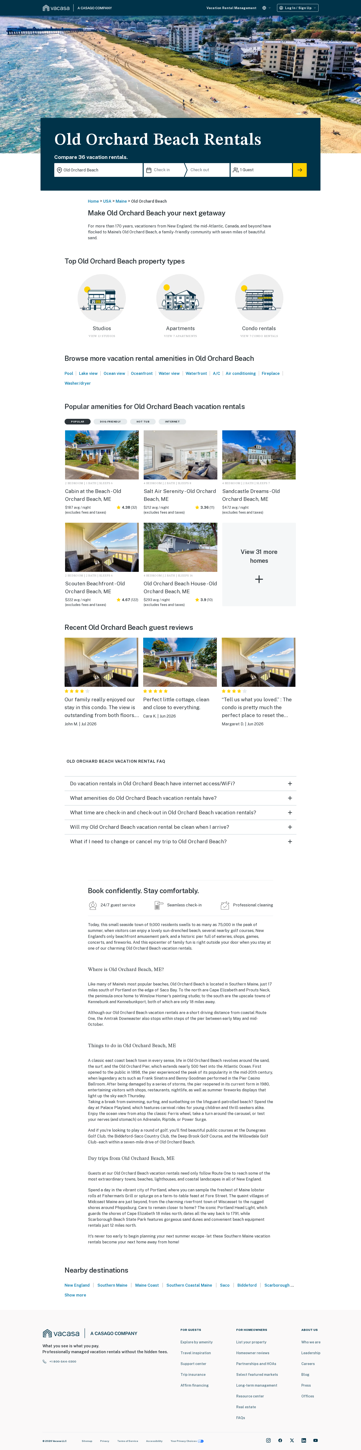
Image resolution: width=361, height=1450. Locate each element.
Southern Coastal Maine (189, 1285)
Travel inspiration (195, 1353)
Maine (121, 201)
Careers (308, 1364)
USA (107, 201)
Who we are (310, 1342)
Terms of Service (127, 1440)
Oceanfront (142, 373)
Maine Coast (147, 1285)
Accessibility (154, 1440)
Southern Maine (112, 1285)
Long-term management (256, 1385)
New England (77, 1285)
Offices (307, 1396)
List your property (251, 1342)
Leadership (310, 1353)
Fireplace (271, 373)
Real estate (246, 1407)
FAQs (240, 1418)
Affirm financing (194, 1385)
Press (306, 1385)
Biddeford (247, 1285)
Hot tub (143, 421)
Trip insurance (193, 1375)
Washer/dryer (78, 383)
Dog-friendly (110, 421)
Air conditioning (241, 373)
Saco (225, 1285)
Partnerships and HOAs (256, 1364)
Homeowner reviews (252, 1353)
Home (93, 201)
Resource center (250, 1396)
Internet (172, 421)
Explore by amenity (196, 1342)
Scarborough (277, 1285)
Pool (69, 373)
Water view (169, 373)
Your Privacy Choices (184, 1440)
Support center (193, 1364)
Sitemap (87, 1440)
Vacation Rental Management (231, 8)
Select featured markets (257, 1375)
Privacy (104, 1440)
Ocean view (114, 373)
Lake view (88, 373)
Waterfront (196, 373)
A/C (216, 373)
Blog (305, 1375)
